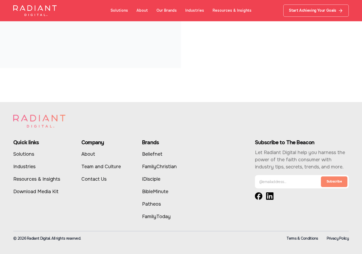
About (142, 10)
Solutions (119, 10)
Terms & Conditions (302, 238)
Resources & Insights (232, 10)
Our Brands (166, 10)
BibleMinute (155, 191)
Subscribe (334, 181)
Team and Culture (101, 167)
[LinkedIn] (269, 197)
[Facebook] (258, 197)
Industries (194, 10)
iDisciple (151, 179)
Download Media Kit (36, 191)
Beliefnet (152, 154)
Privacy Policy (338, 238)
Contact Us (94, 179)
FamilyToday (156, 216)
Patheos (151, 204)
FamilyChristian (159, 167)
